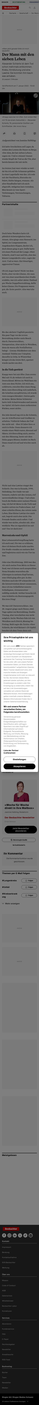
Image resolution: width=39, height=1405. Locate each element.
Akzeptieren (19, 766)
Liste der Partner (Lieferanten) (11, 751)
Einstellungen (19, 759)
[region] (19, 702)
